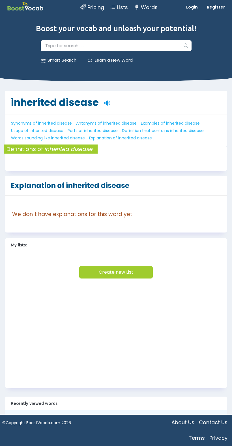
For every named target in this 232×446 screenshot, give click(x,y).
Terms (197, 437)
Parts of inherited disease (93, 130)
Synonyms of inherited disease (41, 123)
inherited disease (55, 102)
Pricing (95, 7)
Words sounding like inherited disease (48, 138)
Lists (122, 7)
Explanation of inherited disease (120, 138)
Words (149, 7)
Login (192, 7)
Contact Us (213, 422)
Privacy (218, 437)
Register (216, 7)
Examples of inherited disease (170, 123)
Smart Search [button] (62, 60)
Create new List (116, 272)
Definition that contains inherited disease (163, 130)
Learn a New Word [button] (114, 60)
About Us (182, 422)
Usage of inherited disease (37, 130)
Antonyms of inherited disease (106, 123)
